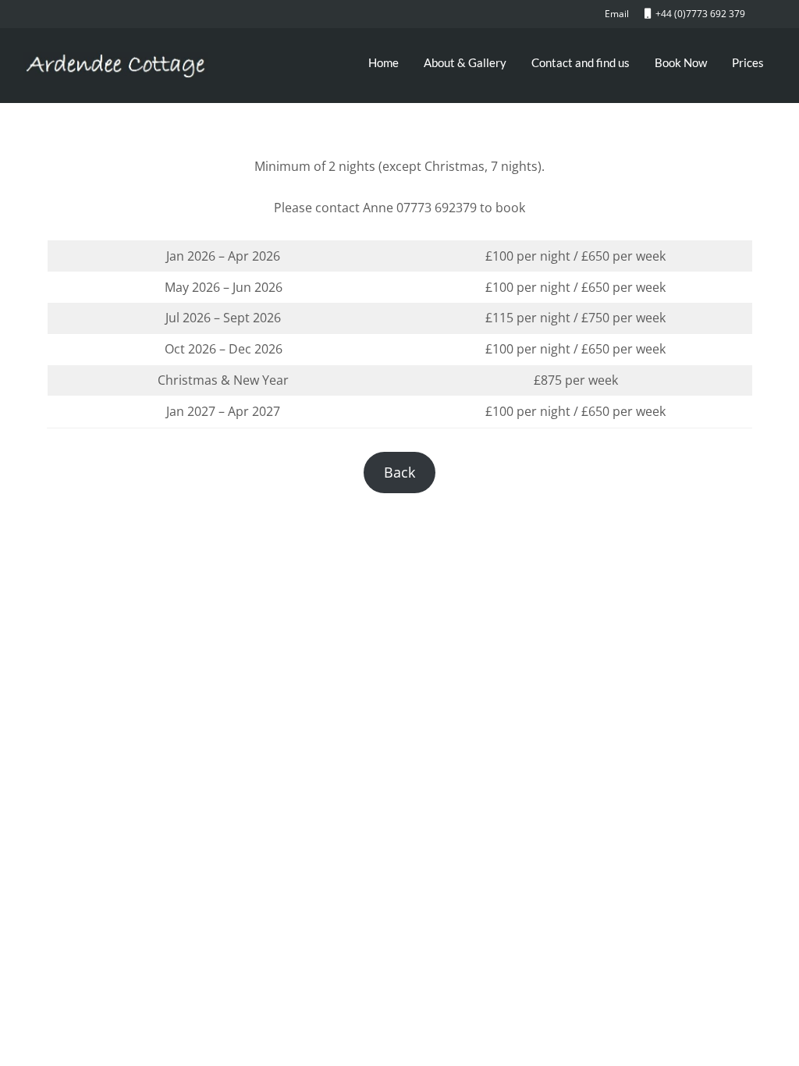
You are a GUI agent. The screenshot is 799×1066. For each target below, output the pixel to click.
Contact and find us (580, 62)
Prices (748, 62)
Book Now (681, 62)
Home (383, 62)
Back (399, 472)
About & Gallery (465, 62)
